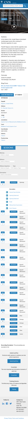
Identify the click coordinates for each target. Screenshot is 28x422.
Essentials (14, 375)
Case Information (7, 95)
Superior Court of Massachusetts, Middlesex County (13, 121)
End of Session (12, 208)
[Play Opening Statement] (7, 195)
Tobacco (3, 135)
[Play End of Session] (7, 208)
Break (10, 201)
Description (3, 172)
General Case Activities (14, 192)
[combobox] (7, 155)
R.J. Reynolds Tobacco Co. (7, 108)
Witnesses (4, 98)
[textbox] (7, 155)
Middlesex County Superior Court (9, 126)
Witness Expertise (5, 166)
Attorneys (18, 95)
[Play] (14, 26)
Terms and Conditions (18, 418)
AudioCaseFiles (14, 361)
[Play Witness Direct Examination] (7, 204)
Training (14, 389)
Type (14, 166)
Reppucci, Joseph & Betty (7, 103)
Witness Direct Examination (15, 205)
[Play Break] (7, 201)
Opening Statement (14, 195)
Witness (2, 159)
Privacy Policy (8, 418)
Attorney (2, 153)
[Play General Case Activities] (7, 192)
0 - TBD (3, 117)
